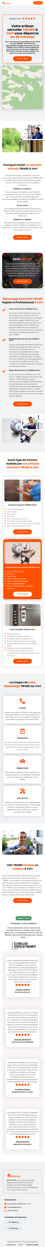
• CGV (20, 1245)
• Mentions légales (32, 1245)
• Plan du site (11, 1245)
